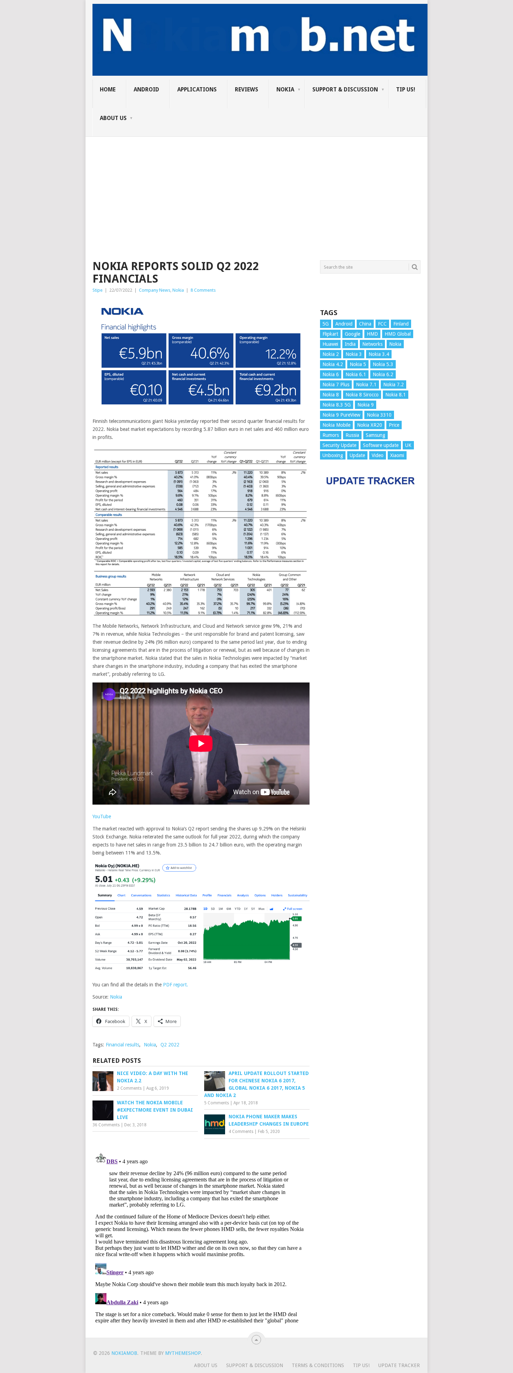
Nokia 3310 (379, 415)
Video (378, 455)
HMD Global (398, 334)
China (365, 324)
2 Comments (129, 1088)
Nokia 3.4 (379, 354)
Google (352, 334)
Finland (401, 324)
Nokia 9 (365, 405)
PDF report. (175, 984)
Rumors (330, 435)
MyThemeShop (183, 1353)
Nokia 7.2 (393, 384)
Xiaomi (397, 455)
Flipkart (330, 334)
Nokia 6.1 (355, 374)
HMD (372, 334)
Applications (197, 89)
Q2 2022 (170, 1044)
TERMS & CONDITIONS (318, 1365)
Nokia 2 (330, 354)
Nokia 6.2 (383, 374)
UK (408, 445)
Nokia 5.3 (383, 364)
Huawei (330, 344)
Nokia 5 (358, 364)
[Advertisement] (257, 185)
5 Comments (216, 1102)
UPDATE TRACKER (399, 1365)
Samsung (375, 435)
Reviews (246, 89)
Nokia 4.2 (332, 364)
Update (357, 455)
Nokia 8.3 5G (336, 405)
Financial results (122, 1044)
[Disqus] (201, 1236)
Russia (352, 435)
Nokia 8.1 (395, 394)
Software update (381, 445)
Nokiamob (124, 1353)
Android (146, 89)
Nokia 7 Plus (335, 384)
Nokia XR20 (369, 425)
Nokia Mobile (336, 425)
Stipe (97, 290)
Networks (372, 344)
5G (325, 324)
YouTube (101, 816)
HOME (108, 89)
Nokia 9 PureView (341, 415)
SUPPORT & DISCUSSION (345, 89)
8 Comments (203, 290)
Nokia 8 (330, 394)
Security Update (339, 445)
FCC (382, 324)
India (350, 344)
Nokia (285, 89)
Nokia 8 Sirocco (362, 394)
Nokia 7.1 (366, 384)
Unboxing (332, 455)
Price (394, 425)
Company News (154, 290)
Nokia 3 (353, 354)
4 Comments (241, 1131)
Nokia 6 (330, 374)
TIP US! (405, 89)
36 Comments (106, 1124)
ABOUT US (113, 118)
